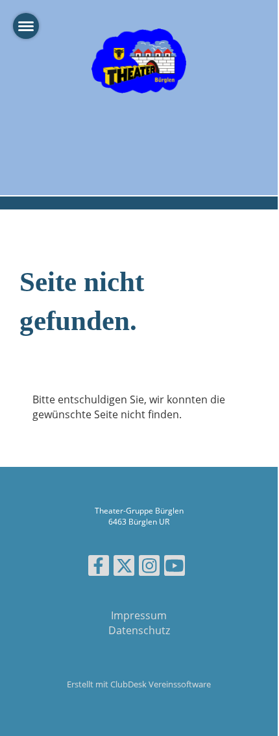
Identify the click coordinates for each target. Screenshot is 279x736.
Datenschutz (139, 630)
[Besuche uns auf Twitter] (124, 568)
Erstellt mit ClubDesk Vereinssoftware (139, 684)
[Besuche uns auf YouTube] (174, 568)
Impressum (139, 615)
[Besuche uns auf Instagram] (149, 568)
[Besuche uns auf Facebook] (98, 568)
